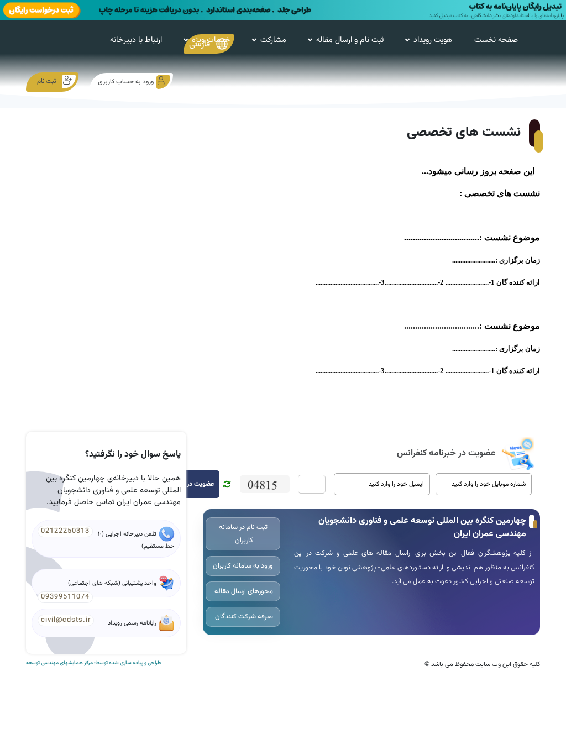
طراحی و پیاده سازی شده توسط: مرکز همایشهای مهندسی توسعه (93, 663)
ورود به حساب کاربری (126, 82)
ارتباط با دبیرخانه (136, 40)
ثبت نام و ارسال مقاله (350, 40)
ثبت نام (46, 81)
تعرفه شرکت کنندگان (243, 616)
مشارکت (273, 40)
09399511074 (65, 596)
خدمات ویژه (211, 40)
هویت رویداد (432, 40)
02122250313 (65, 531)
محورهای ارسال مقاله (243, 591)
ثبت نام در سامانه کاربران (243, 534)
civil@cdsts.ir (66, 620)
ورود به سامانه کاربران (243, 566)
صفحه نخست (496, 40)
